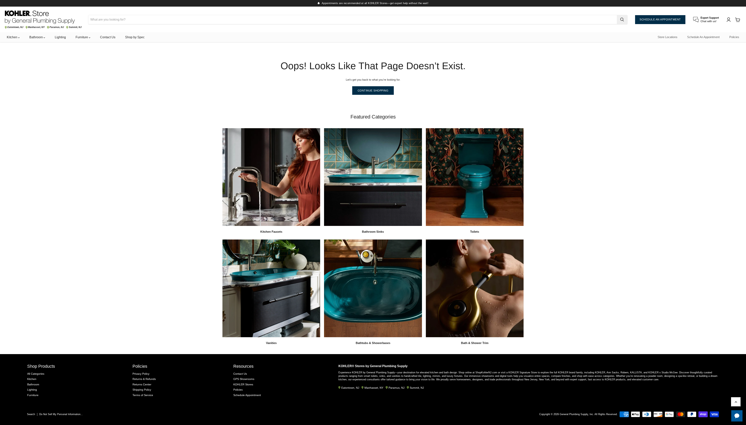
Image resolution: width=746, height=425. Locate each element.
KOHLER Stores (243, 384)
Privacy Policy (140, 373)
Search (31, 414)
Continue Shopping (373, 90)
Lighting (60, 37)
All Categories (35, 373)
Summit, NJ (75, 27)
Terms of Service (142, 395)
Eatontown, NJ (15, 27)
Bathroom (36, 37)
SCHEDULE (660, 19)
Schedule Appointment (247, 395)
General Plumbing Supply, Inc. (577, 414)
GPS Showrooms (243, 379)
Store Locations (667, 37)
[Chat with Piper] (737, 416)
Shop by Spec (135, 37)
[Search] (622, 19)
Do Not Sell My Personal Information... (61, 414)
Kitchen (12, 37)
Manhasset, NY (36, 27)
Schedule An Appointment (703, 37)
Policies (734, 37)
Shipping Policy (141, 389)
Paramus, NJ (57, 27)
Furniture (82, 37)
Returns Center (141, 384)
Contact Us (107, 37)
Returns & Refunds (144, 379)
